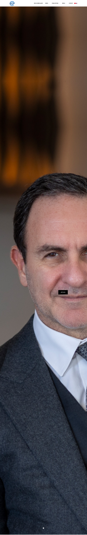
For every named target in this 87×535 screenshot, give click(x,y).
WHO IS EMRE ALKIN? (38, 3)
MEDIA (63, 3)
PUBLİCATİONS (55, 3)
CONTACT (71, 3)
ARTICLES (63, 292)
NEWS (46, 3)
